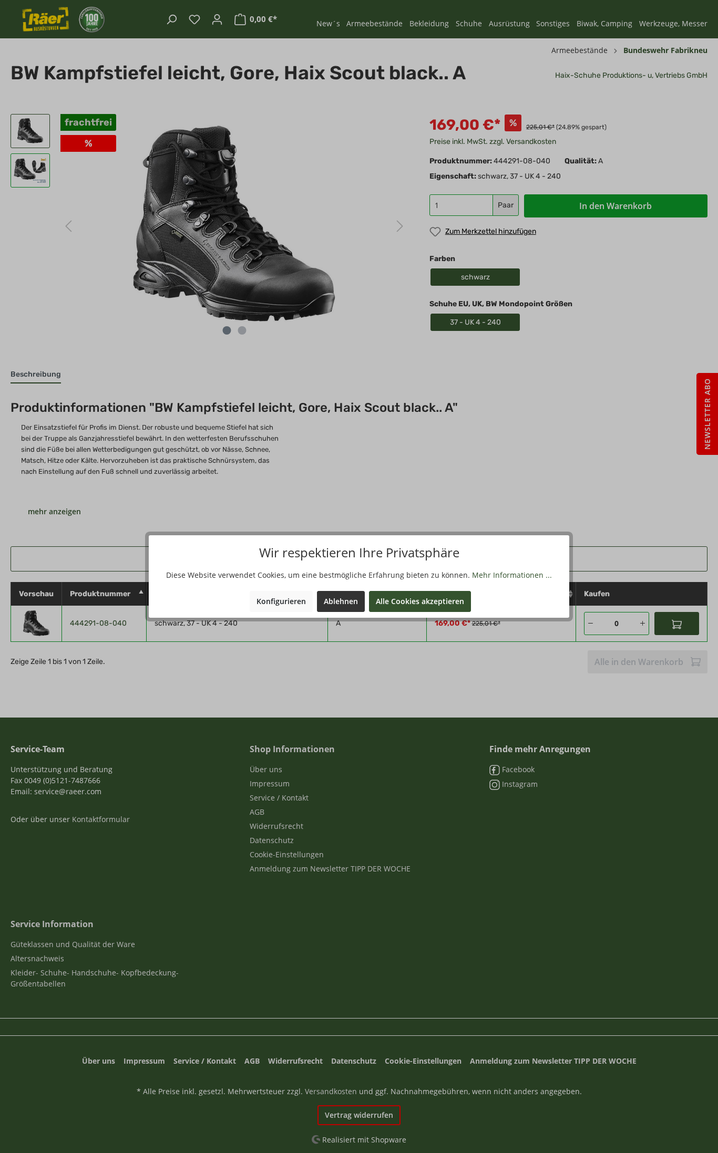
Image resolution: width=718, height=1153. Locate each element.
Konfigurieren (281, 601)
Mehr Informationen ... (512, 575)
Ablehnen (341, 601)
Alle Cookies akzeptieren (420, 601)
